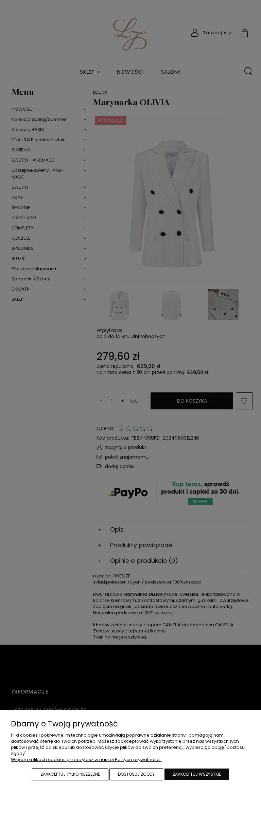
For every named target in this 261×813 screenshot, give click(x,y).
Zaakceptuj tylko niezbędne (70, 774)
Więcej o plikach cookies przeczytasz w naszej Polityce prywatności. (86, 759)
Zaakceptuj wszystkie (197, 774)
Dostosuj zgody (136, 774)
